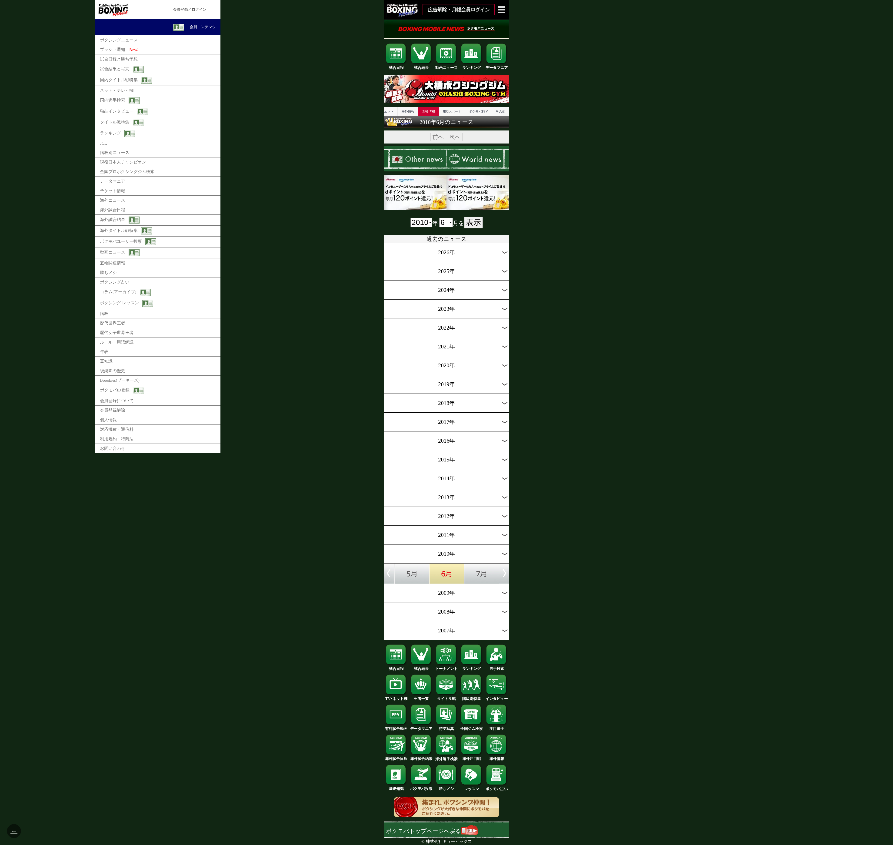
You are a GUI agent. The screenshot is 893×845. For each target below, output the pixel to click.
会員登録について (116, 400)
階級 (104, 313)
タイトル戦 (446, 699)
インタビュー (497, 699)
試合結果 (421, 68)
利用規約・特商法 (116, 439)
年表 (104, 351)
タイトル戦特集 (114, 122)
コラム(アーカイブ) (118, 292)
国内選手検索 (112, 100)
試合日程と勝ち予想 (119, 59)
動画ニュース (112, 252)
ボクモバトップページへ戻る (423, 831)
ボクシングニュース (119, 40)
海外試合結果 (112, 219)
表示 (473, 222)
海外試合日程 (112, 209)
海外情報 (407, 111)
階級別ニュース (114, 152)
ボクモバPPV (478, 111)
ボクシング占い (114, 282)
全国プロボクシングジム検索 (127, 171)
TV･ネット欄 (396, 699)
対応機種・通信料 (116, 429)
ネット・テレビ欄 (116, 90)
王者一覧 (421, 699)
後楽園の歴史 (112, 370)
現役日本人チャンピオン (123, 162)
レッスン (471, 789)
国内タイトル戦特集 (119, 79)
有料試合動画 (396, 729)
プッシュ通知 (119, 49)
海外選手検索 (446, 759)
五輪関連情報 (112, 263)
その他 (500, 111)
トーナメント (446, 669)
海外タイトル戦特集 (119, 230)
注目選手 (496, 729)
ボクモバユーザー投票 (121, 241)
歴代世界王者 (112, 323)
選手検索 (496, 669)
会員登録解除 (112, 410)
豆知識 (106, 361)
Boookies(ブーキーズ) (120, 380)
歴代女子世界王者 (116, 332)
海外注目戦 (471, 759)
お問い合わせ (112, 448)
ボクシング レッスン (119, 303)
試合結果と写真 (114, 69)
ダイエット (385, 111)
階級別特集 (471, 699)
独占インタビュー (116, 111)
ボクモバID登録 (115, 390)
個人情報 (108, 419)
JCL (103, 143)
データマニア (112, 181)
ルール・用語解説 (116, 342)
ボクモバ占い (497, 789)
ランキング (110, 133)
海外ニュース (112, 200)
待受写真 (446, 729)
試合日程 (396, 68)
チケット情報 (112, 190)
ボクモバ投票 (421, 789)
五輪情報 (428, 111)
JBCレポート (452, 111)
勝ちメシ (108, 272)
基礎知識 (396, 789)
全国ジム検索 (471, 729)
